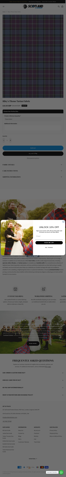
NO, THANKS (49, 247)
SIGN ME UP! (49, 242)
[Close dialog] (63, 222)
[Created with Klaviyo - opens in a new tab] (33, 256)
